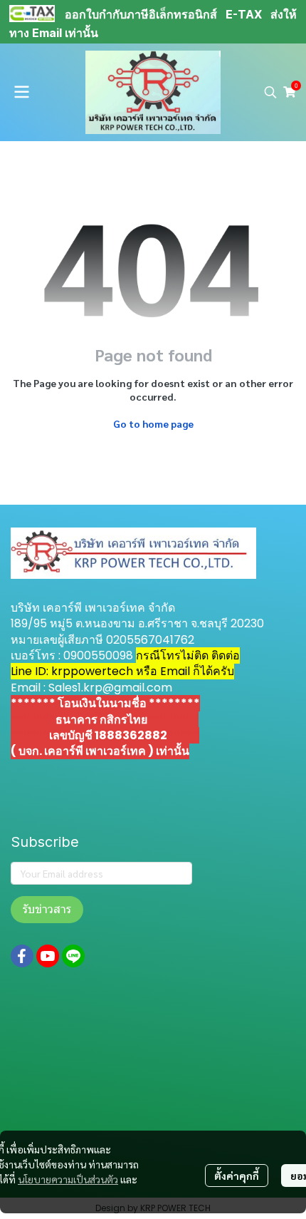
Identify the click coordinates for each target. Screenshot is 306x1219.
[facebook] (22, 956)
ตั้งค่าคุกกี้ (236, 1175)
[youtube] (47, 956)
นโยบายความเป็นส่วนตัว (68, 1179)
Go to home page (153, 423)
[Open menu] (21, 92)
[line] (73, 956)
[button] (270, 92)
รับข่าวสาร (47, 909)
